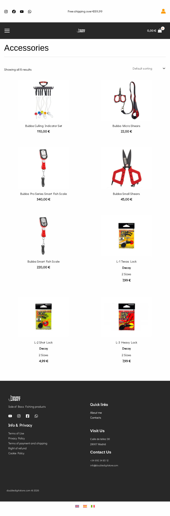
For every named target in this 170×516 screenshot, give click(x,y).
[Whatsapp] (30, 11)
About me (96, 413)
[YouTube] (22, 11)
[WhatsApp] (36, 416)
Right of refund (17, 448)
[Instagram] (6, 11)
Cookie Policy (16, 453)
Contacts (95, 418)
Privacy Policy (16, 438)
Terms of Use (16, 433)
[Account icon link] (163, 11)
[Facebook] (14, 11)
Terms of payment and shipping (27, 443)
